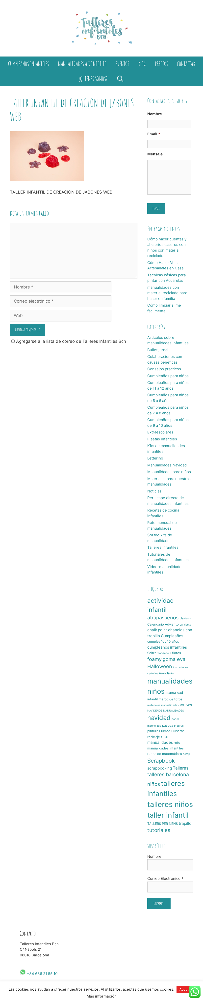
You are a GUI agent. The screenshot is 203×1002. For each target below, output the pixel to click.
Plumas (164, 731)
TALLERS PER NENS (162, 824)
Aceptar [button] (185, 989)
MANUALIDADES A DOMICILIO (82, 64)
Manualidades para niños (169, 471)
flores (176, 653)
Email (153, 134)
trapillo (185, 823)
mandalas (166, 673)
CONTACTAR (186, 64)
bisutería (185, 618)
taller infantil (168, 815)
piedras (179, 725)
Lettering (155, 458)
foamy (154, 659)
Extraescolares (160, 432)
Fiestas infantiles (162, 439)
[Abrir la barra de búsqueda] (120, 78)
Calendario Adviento (163, 624)
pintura (152, 731)
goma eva (174, 659)
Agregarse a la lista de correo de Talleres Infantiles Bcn (71, 341)
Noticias (154, 491)
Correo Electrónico (165, 878)
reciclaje (153, 737)
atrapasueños (162, 618)
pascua (167, 725)
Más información (102, 996)
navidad (159, 717)
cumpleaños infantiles (167, 647)
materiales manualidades (163, 705)
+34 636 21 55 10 (41, 973)
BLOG (142, 64)
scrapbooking (159, 768)
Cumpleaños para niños (168, 375)
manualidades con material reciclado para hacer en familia (167, 293)
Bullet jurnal (157, 349)
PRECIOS (161, 64)
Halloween (159, 666)
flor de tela (164, 653)
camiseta (185, 624)
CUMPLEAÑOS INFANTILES (28, 64)
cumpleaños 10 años (163, 641)
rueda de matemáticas (164, 754)
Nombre (154, 114)
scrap (186, 754)
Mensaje (155, 154)
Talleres (180, 768)
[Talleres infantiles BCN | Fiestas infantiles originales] (101, 28)
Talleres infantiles (162, 547)
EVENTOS (122, 64)
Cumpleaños (172, 635)
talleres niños (170, 804)
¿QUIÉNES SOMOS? (93, 79)
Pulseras (177, 731)
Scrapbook (161, 760)
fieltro (151, 653)
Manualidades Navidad (167, 465)
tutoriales (158, 830)
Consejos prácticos (164, 369)
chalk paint (157, 630)
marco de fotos (170, 699)
